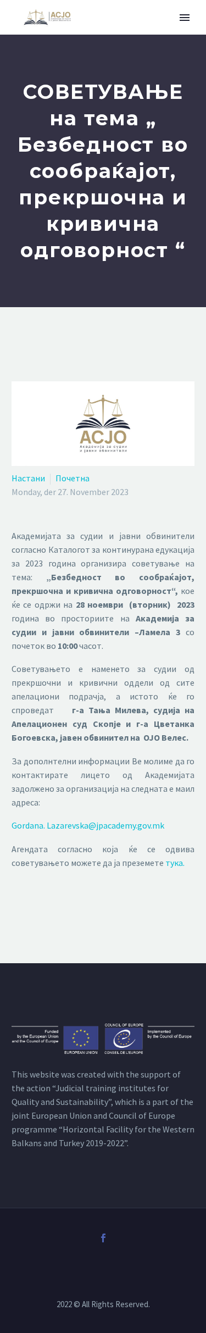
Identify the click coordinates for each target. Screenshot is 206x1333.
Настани (28, 478)
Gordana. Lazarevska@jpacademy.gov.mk (88, 825)
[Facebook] (103, 1238)
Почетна (72, 478)
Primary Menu (184, 17)
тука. (175, 862)
